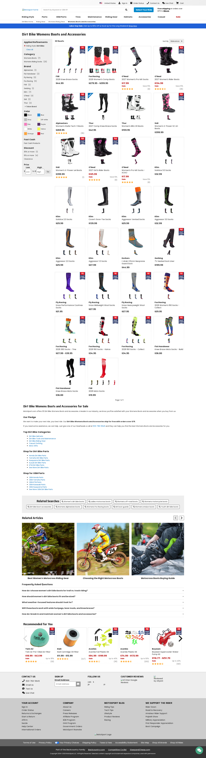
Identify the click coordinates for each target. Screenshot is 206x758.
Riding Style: (35, 46)
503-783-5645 (99, 426)
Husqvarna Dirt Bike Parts (39, 460)
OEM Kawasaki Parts (37, 484)
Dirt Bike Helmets (36, 436)
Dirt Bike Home (27, 22)
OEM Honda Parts (36, 477)
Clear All (29, 49)
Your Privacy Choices (69, 743)
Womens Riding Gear (56, 22)
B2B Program (69, 720)
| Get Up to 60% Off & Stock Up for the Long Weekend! (103, 26)
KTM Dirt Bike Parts (36, 465)
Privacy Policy (45, 742)
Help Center (27, 726)
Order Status (28, 710)
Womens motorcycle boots (155, 501)
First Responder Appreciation (159, 723)
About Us (67, 707)
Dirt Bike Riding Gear (37, 441)
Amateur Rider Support (156, 713)
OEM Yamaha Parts (37, 480)
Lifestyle (108, 713)
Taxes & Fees (106, 742)
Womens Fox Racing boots (98, 507)
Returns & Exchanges (31, 713)
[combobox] (176, 41)
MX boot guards (122, 507)
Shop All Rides (176, 742)
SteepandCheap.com (140, 749)
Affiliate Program (71, 716)
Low (27, 169)
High (37, 169)
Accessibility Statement (126, 742)
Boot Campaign (153, 726)
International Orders (31, 729)
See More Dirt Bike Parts (39, 467)
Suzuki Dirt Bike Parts (37, 463)
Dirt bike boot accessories (40, 507)
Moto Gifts (33, 446)
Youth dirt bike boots (169, 507)
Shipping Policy (89, 742)
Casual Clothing (35, 443)
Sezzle (25, 723)
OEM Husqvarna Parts (38, 487)
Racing (107, 720)
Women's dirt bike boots (74, 501)
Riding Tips (109, 707)
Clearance (28, 159)
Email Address (62, 680)
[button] (168, 3)
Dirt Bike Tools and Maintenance (42, 438)
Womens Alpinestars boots (69, 507)
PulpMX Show (152, 716)
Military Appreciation (155, 720)
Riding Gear (40, 22)
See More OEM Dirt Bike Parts (41, 489)
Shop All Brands (159, 742)
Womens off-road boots (127, 501)
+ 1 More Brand (31, 106)
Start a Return (28, 716)
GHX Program (69, 723)
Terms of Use (29, 742)
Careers (67, 710)
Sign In (25, 707)
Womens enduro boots (144, 507)
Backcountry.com (96, 749)
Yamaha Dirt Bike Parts (38, 458)
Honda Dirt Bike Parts (37, 455)
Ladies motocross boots (101, 501)
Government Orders (72, 726)
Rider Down (151, 707)
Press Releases (70, 713)
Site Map (145, 742)
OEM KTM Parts (35, 482)
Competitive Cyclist (117, 749)
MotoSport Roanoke (72, 729)
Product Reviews (112, 716)
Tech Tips (108, 710)
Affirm (25, 720)
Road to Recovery (154, 710)
